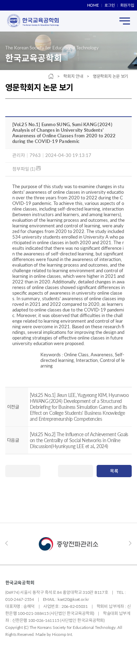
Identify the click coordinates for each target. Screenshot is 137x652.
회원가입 (127, 5)
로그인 (109, 5)
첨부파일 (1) (24, 169)
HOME (93, 5)
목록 (114, 471)
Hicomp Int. (62, 634)
